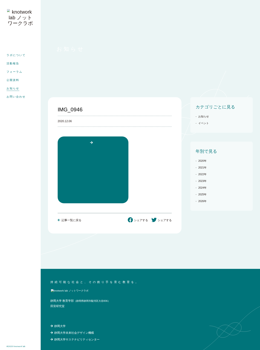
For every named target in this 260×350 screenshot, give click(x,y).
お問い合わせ (16, 96)
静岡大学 (60, 326)
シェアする (141, 220)
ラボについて (16, 55)
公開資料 (13, 79)
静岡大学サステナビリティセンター (77, 339)
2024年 (202, 187)
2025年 (202, 194)
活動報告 (13, 63)
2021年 (202, 167)
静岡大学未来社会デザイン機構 (74, 332)
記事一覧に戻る (71, 220)
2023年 (202, 180)
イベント (203, 123)
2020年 (202, 160)
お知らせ (13, 88)
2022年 (202, 174)
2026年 (202, 201)
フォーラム (14, 71)
